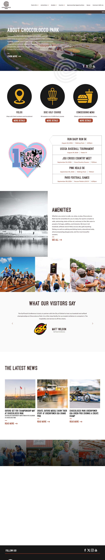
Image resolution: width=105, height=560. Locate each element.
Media (53, 5)
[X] (87, 66)
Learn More (12, 56)
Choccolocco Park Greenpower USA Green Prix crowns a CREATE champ (84, 413)
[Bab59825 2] (87, 274)
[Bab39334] (52, 274)
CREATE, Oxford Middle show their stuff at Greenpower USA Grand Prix (52, 413)
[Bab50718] (17, 274)
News (88, 5)
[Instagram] (90, 66)
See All (55, 240)
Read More (9, 423)
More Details (19, 120)
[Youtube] (93, 66)
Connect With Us (98, 5)
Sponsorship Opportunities (75, 5)
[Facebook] (84, 66)
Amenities (44, 5)
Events (61, 5)
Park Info (34, 5)
